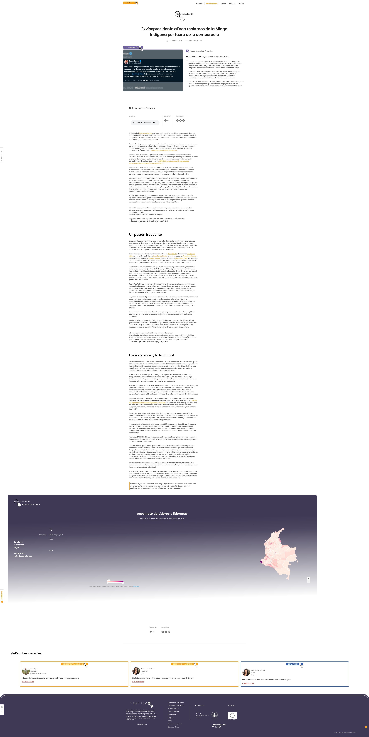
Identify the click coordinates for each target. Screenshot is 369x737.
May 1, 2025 (164, 221)
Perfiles (241, 3)
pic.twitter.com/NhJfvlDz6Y (175, 219)
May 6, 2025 (164, 342)
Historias (232, 3)
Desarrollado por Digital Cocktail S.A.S (345, 732)
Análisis (223, 3)
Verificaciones (211, 3)
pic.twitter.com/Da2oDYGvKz (176, 339)
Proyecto (199, 3)
